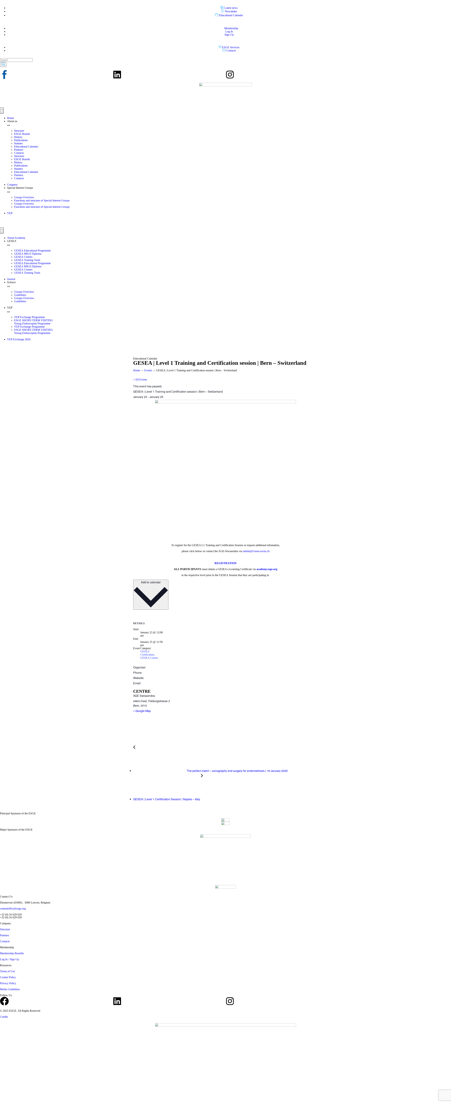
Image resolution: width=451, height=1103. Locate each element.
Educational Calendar (26, 146)
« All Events (140, 379)
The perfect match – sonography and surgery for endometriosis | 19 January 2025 (237, 771)
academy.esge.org (267, 569)
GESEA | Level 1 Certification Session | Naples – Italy (167, 799)
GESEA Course (149, 657)
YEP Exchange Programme (29, 317)
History (18, 137)
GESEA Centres (23, 256)
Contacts (19, 152)
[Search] (3, 64)
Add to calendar (151, 582)
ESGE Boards (22, 133)
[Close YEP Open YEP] (8, 311)
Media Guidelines (10, 989)
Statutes (18, 143)
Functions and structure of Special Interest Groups (42, 200)
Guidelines (20, 294)
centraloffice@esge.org (13, 908)
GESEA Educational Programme (32, 250)
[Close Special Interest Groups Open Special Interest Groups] (8, 191)
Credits (4, 1016)
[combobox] (16, 60)
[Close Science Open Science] (8, 286)
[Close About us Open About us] (8, 125)
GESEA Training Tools (27, 260)
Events (148, 370)
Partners (18, 149)
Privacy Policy (8, 983)
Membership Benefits (12, 953)
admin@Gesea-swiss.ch (256, 551)
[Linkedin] (117, 74)
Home (136, 370)
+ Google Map (142, 711)
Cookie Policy (8, 977)
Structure (19, 130)
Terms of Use (7, 971)
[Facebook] (4, 1001)
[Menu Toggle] (2, 110)
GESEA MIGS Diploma (27, 253)
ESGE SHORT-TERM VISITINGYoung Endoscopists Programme (33, 322)
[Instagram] (230, 74)
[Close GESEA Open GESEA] (8, 245)
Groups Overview (24, 197)
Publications (21, 140)
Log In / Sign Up (9, 959)
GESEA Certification (147, 653)
